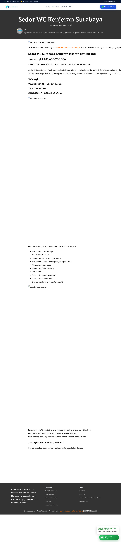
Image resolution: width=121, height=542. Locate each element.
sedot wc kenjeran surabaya (67, 47)
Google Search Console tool (89, 498)
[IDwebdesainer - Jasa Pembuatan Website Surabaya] (11, 7)
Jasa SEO (48, 501)
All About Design (51, 498)
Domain (82, 494)
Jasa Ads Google (51, 505)
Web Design (49, 494)
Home (48, 7)
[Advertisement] (60, 468)
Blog (70, 7)
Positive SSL (83, 501)
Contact (64, 7)
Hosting (82, 491)
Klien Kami (55, 7)
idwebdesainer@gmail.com (71, 511)
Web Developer (51, 491)
